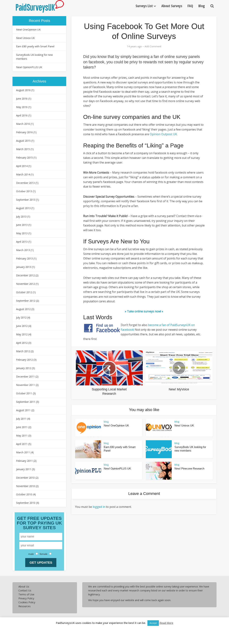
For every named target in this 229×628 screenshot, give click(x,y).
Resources (24, 606)
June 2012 (22, 326)
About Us (23, 586)
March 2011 (23, 452)
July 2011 (21, 418)
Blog (201, 5)
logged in (99, 507)
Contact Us (24, 590)
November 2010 (25, 486)
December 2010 (25, 477)
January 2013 (23, 267)
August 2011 (23, 410)
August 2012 (23, 309)
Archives (39, 81)
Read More (166, 623)
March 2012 (23, 351)
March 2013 (23, 250)
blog (106, 421)
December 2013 (25, 183)
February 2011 (24, 460)
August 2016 (23, 90)
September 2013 (25, 199)
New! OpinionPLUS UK (29, 67)
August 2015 (23, 140)
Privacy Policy (26, 598)
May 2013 (22, 233)
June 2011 (22, 427)
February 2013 (24, 258)
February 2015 (24, 157)
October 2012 (24, 292)
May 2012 (22, 334)
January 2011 (23, 469)
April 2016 (22, 115)
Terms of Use (26, 594)
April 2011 (22, 444)
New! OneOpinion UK (28, 29)
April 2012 (22, 342)
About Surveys (171, 5)
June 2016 (22, 98)
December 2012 (25, 275)
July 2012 (21, 317)
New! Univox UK (25, 38)
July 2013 (21, 216)
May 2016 (22, 107)
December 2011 (25, 376)
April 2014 (22, 166)
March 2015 (23, 149)
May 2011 (22, 435)
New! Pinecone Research (189, 468)
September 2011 (25, 401)
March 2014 (23, 174)
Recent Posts (39, 21)
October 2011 (24, 393)
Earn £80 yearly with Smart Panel (35, 46)
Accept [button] (153, 623)
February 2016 (24, 132)
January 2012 (23, 368)
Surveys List (144, 5)
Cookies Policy (26, 602)
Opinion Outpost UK (163, 134)
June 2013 (22, 224)
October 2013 (24, 191)
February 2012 (24, 359)
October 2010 (24, 494)
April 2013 (22, 241)
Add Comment (153, 46)
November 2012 (25, 283)
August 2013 (23, 208)
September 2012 (25, 300)
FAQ (190, 5)
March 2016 (23, 124)
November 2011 (25, 385)
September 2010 (25, 502)
